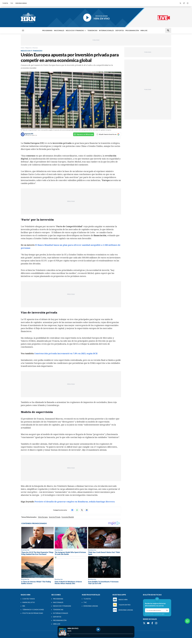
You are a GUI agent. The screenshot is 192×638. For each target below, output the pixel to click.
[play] (98, 629)
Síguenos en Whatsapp (85, 134)
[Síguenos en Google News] (87, 510)
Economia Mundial (68, 517)
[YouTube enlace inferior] (148, 623)
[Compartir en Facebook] (72, 510)
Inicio (22, 48)
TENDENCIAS (92, 30)
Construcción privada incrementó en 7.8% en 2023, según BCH (66, 353)
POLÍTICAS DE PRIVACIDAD (32, 613)
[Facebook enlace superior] (184, 3)
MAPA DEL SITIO (28, 602)
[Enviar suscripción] (167, 610)
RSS (23, 606)
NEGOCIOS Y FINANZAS (75, 30)
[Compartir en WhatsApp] (77, 510)
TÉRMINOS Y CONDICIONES (33, 609)
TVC (11, 3)
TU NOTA (5, 3)
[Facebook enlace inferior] (152, 623)
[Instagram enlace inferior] (156, 623)
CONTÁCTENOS (28, 599)
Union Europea (43, 517)
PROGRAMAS (47, 30)
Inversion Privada (54, 517)
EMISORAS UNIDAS (21, 3)
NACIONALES (59, 30)
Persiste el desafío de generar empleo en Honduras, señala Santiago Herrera (74, 501)
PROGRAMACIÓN (132, 30)
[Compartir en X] (82, 510)
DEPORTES (119, 30)
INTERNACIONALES (106, 30)
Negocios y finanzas (32, 48)
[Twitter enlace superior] (180, 3)
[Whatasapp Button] (187, 621)
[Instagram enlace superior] (187, 3)
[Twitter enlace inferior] (144, 623)
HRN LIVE (143, 30)
